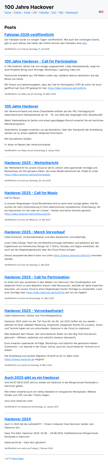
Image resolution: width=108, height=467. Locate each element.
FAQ (61, 12)
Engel (27, 12)
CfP (35, 12)
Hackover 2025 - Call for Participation (36, 277)
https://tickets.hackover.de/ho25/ (72, 255)
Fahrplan (44, 12)
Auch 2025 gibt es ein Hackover (31, 377)
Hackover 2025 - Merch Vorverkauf (34, 232)
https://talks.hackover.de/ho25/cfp (45, 292)
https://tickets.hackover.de (19, 359)
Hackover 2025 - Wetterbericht (31, 163)
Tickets (18, 12)
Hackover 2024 (17, 419)
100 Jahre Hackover (21, 106)
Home (7, 12)
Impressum (72, 12)
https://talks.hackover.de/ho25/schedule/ (27, 174)
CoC (53, 12)
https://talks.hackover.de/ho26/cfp (67, 88)
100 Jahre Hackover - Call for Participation (40, 61)
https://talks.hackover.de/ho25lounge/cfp (27, 214)
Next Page (18, 458)
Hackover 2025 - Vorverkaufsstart (33, 311)
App (84, 43)
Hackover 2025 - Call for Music (31, 193)
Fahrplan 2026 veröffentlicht (29, 34)
